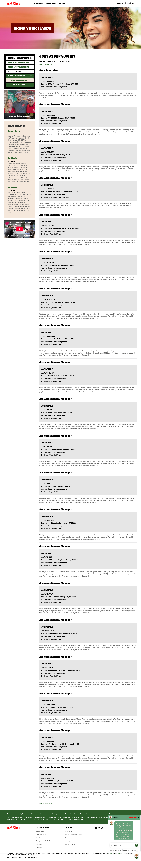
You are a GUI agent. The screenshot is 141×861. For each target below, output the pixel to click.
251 (46, 65)
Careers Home (38, 3)
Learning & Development (72, 841)
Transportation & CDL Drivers (45, 841)
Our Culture (68, 831)
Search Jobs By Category (18, 62)
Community (68, 838)
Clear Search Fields (19, 80)
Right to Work (118, 853)
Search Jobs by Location (18, 67)
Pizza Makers (40, 831)
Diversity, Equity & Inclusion (73, 834)
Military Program (70, 844)
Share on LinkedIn (130, 3)
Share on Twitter (128, 3)
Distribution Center (42, 838)
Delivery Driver (14, 131)
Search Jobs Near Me (17, 76)
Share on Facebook (125, 3)
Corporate (39, 844)
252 (48, 65)
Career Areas (51, 4)
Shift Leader (13, 158)
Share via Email (133, 3)
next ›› (51, 65)
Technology (39, 847)
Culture (63, 4)
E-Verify (110, 853)
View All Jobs (19, 85)
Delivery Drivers (41, 834)
